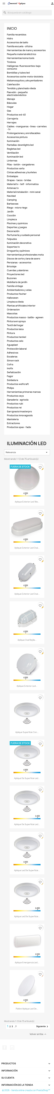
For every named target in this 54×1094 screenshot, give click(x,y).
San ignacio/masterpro (19, 411)
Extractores (13, 423)
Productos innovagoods (20, 415)
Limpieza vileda (15, 301)
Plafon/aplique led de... (27, 1008)
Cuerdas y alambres (17, 270)
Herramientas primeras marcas (24, 391)
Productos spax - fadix (19, 427)
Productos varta (15, 168)
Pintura (11, 333)
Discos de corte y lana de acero (23, 258)
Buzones (12, 278)
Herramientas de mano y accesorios (26, 50)
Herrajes (11, 122)
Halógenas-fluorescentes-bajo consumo (24, 67)
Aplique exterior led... (27, 686)
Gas (9, 110)
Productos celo (15, 341)
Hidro (10, 38)
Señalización (14, 372)
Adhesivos (12, 352)
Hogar (10, 106)
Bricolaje (11, 266)
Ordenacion (13, 309)
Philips (10, 388)
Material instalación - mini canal (23, 192)
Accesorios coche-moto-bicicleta (25, 76)
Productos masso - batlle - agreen (25, 317)
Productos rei (14, 407)
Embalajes (12, 176)
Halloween (12, 297)
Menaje (11, 99)
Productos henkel (16, 337)
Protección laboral (17, 348)
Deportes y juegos (17, 227)
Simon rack (13, 360)
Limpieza (12, 219)
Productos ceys (15, 395)
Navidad (11, 195)
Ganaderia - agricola (17, 399)
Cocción (11, 215)
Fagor (10, 376)
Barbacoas (12, 203)
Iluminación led (15, 156)
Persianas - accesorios (19, 262)
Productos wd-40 (16, 114)
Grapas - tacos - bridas (19, 180)
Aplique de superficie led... (27, 778)
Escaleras (12, 356)
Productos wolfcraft (18, 384)
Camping (12, 199)
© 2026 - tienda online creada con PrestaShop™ (26, 1090)
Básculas (12, 103)
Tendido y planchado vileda (21, 88)
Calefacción (13, 84)
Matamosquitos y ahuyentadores (25, 80)
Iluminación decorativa (19, 243)
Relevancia (27, 452)
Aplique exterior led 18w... (27, 501)
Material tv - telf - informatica (22, 184)
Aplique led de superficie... (27, 870)
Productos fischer (16, 293)
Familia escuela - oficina (19, 46)
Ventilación (13, 152)
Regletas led (13, 148)
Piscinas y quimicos (17, 223)
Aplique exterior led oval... (27, 547)
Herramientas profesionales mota (25, 254)
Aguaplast (12, 344)
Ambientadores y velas (19, 290)
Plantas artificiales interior (21, 305)
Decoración (13, 231)
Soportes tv (13, 246)
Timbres (11, 62)
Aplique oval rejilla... (27, 640)
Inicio (12, 28)
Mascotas (12, 313)
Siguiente (42, 1026)
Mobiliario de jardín (17, 282)
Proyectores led (15, 274)
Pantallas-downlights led (20, 145)
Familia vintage (15, 286)
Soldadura (12, 380)
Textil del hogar (15, 325)
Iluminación (13, 141)
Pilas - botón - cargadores (20, 164)
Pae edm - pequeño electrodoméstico (17, 94)
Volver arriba (38, 1034)
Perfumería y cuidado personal (23, 235)
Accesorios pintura (17, 137)
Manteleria (13, 419)
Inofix (10, 368)
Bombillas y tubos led (18, 72)
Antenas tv (13, 188)
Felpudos (12, 239)
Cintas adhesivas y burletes (22, 172)
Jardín (10, 211)
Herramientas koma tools (20, 58)
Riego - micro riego (17, 207)
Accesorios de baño (17, 42)
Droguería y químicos (18, 250)
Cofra (10, 364)
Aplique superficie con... (27, 732)
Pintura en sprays (16, 321)
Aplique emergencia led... (27, 962)
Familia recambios (16, 34)
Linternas (12, 160)
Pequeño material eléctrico (21, 54)
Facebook (4, 1047)
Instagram (12, 1047)
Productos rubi (15, 403)
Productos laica (15, 329)
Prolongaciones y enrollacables (23, 133)
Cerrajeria (12, 118)
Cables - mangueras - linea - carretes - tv (27, 128)
